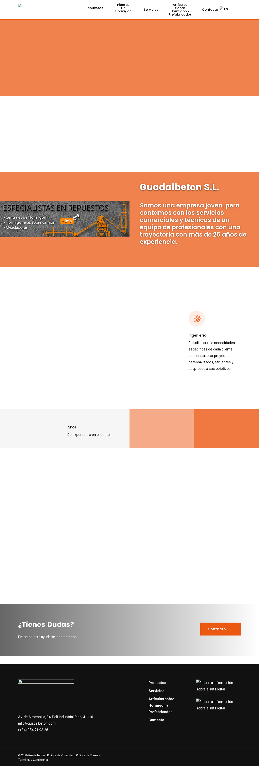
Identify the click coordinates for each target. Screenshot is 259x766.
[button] (220, 629)
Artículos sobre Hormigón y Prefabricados (161, 705)
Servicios (156, 691)
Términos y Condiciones (33, 759)
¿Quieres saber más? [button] (33, 401)
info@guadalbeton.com (37, 723)
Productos (157, 683)
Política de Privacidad (61, 755)
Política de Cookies (88, 755)
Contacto (156, 720)
